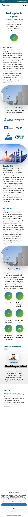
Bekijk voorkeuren (14, 512)
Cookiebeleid (9, 515)
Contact (19, 515)
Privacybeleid (15, 515)
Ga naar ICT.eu (22, 1)
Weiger (14, 508)
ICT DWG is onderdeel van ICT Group (6, 1)
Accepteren (14, 504)
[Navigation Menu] (26, 5)
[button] (26, 492)
